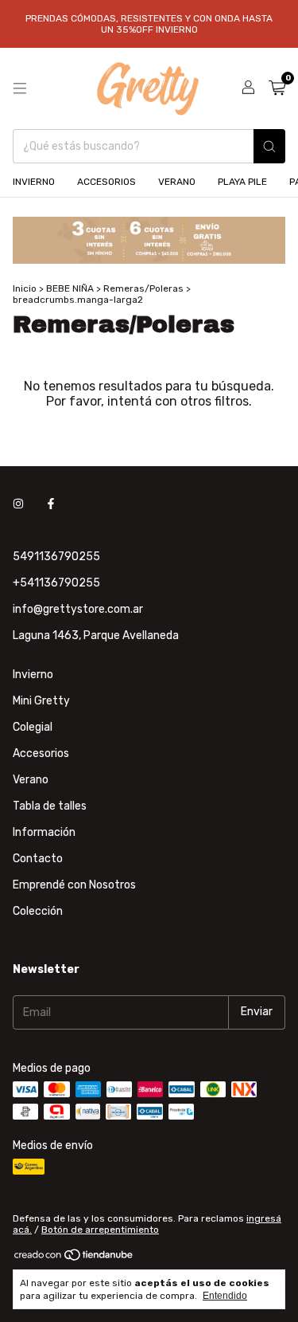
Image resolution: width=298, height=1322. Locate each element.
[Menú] (20, 88)
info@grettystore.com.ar (78, 609)
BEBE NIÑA (70, 288)
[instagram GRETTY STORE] (18, 505)
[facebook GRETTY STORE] (50, 505)
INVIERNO (34, 181)
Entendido (225, 1295)
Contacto (38, 858)
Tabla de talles (50, 806)
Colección (38, 911)
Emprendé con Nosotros (74, 885)
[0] (277, 88)
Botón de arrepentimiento (100, 1229)
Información (44, 832)
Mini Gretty (41, 701)
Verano (30, 780)
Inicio (25, 288)
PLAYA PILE (242, 181)
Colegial (32, 727)
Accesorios (41, 753)
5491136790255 (56, 556)
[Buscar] (269, 146)
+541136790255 (56, 583)
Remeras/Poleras (143, 288)
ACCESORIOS (106, 181)
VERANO (176, 181)
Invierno (33, 674)
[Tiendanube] (74, 1258)
